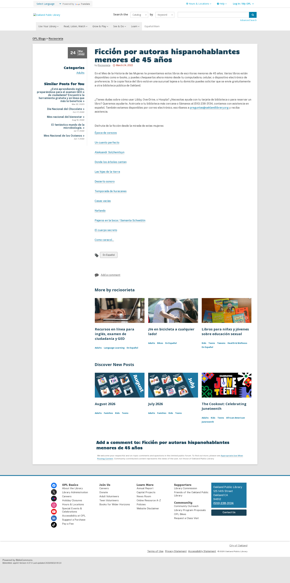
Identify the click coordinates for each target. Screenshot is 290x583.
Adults (80, 73)
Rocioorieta (56, 38)
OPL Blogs (39, 38)
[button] (198, 4)
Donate (103, 492)
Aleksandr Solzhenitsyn (109, 152)
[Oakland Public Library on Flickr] (54, 498)
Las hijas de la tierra (107, 171)
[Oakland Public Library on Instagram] (54, 505)
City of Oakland (238, 545)
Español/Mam (152, 26)
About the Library (72, 488)
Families (108, 413)
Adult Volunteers (109, 496)
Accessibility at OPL (74, 515)
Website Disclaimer (148, 508)
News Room (144, 496)
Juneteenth (208, 421)
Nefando (100, 210)
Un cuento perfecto (107, 142)
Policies (141, 504)
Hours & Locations (73, 504)
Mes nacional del (64, 116)
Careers (66, 496)
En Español (109, 255)
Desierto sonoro (105, 181)
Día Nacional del (64, 109)
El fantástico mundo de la (67, 126)
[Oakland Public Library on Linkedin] (54, 518)
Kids (204, 343)
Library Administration (75, 492)
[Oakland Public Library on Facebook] (54, 485)
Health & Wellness (237, 343)
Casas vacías (103, 201)
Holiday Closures (72, 500)
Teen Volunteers (109, 500)
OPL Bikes (180, 514)
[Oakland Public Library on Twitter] (54, 492)
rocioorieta (104, 65)
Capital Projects (146, 492)
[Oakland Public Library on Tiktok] (54, 525)
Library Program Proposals (190, 510)
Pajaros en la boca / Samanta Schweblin (120, 220)
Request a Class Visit (186, 518)
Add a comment (110, 275)
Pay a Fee (68, 523)
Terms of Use (155, 551)
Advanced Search (248, 20)
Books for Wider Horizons (114, 504)
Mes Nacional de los (63, 135)
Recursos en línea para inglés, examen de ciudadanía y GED (114, 334)
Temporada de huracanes (111, 191)
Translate (85, 4)
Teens (211, 343)
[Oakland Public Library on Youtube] (54, 512)
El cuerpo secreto (106, 230)
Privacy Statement (176, 551)
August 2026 (105, 404)
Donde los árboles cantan (111, 162)
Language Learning (114, 347)
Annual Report (145, 488)
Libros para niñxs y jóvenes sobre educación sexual (225, 331)
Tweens (221, 343)
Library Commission (185, 488)
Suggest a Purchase (73, 519)
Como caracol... (104, 239)
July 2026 (155, 404)
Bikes (160, 343)
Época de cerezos (106, 132)
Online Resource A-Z (149, 500)
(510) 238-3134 (223, 503)
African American (235, 417)
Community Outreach (186, 506)
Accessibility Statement (202, 551)
